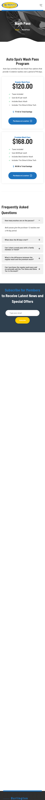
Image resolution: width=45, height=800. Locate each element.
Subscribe (22, 320)
